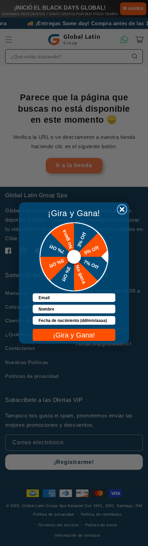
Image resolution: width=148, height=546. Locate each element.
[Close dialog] (122, 209)
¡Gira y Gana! (74, 335)
